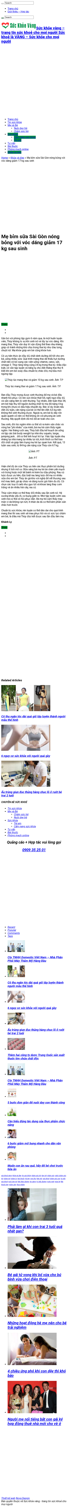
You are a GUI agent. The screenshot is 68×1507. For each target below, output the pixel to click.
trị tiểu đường (41, 1182)
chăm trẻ (7, 1179)
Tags (10, 936)
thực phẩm (21, 1185)
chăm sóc (50, 1176)
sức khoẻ (46, 1179)
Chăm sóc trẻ (21, 131)
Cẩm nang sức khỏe (25, 137)
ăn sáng (33, 1182)
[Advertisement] (34, 81)
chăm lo (14, 1179)
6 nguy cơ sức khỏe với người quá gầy (25, 756)
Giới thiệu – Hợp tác (18, 11)
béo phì (39, 1179)
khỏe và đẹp (16, 1176)
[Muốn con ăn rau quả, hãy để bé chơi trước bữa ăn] (12, 1159)
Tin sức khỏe (15, 122)
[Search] (2, 3)
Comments (14, 933)
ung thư (33, 1179)
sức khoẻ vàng (6, 1176)
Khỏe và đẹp (14, 152)
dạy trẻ (44, 1176)
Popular (12, 930)
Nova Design (23, 1498)
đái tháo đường (23, 1182)
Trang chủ (13, 8)
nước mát (50, 1182)
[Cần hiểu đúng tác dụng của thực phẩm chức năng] (12, 1115)
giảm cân (12, 1185)
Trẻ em (17, 140)
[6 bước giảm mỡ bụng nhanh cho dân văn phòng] (12, 1137)
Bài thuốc (13, 146)
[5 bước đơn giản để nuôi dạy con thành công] (12, 1096)
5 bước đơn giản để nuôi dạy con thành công (36, 1102)
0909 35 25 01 (34, 850)
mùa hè (57, 1182)
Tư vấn (11, 143)
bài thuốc (21, 1179)
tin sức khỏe (26, 1176)
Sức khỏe (13, 134)
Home (4, 157)
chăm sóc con (55, 1179)
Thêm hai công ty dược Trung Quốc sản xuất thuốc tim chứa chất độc (36, 1056)
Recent (11, 927)
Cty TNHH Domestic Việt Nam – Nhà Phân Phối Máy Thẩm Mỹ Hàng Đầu (35, 959)
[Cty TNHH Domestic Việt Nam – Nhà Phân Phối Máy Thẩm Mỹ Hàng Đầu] (16, 1074)
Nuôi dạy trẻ (20, 128)
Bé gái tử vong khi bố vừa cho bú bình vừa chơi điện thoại (34, 1277)
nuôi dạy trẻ (12, 1182)
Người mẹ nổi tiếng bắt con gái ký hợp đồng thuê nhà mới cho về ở (35, 1421)
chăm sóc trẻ (36, 1176)
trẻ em (27, 1179)
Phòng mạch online (18, 149)
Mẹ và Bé (13, 125)
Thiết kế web (8, 1498)
